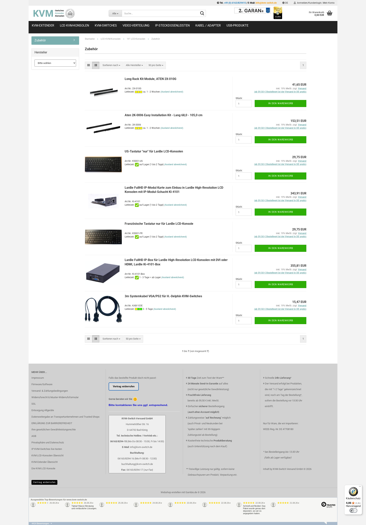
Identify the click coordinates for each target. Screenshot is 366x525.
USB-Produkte (237, 25)
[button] (285, 3)
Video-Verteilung (136, 25)
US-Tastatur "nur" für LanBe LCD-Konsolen (154, 151)
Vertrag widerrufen (44, 482)
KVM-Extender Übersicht (44, 462)
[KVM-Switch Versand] (67, 13)
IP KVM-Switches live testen (46, 449)
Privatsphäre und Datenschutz (47, 442)
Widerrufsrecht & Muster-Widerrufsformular (55, 397)
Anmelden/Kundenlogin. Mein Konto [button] (315, 3)
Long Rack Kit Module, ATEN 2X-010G (150, 79)
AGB (33, 436)
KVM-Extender (43, 25)
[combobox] (111, 65)
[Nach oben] (355, 524)
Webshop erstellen (171, 492)
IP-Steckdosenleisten (172, 25)
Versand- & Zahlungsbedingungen (49, 390)
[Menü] (360, 487)
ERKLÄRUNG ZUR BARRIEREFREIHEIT (51, 423)
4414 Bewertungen (40, 523)
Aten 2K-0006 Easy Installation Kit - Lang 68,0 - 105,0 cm (163, 115)
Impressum (37, 377)
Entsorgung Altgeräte (42, 410)
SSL (33, 403)
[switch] (353, 510)
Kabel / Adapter (208, 25)
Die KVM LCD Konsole (43, 468)
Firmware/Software (41, 384)
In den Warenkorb (280, 103)
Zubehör (40, 40)
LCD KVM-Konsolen (74, 25)
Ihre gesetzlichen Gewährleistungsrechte (53, 429)
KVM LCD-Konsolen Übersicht (47, 455)
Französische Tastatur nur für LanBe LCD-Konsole (159, 223)
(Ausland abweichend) (172, 91)
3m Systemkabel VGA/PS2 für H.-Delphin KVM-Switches (163, 296)
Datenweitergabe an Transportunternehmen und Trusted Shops (65, 416)
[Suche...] (202, 13)
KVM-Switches (106, 25)
